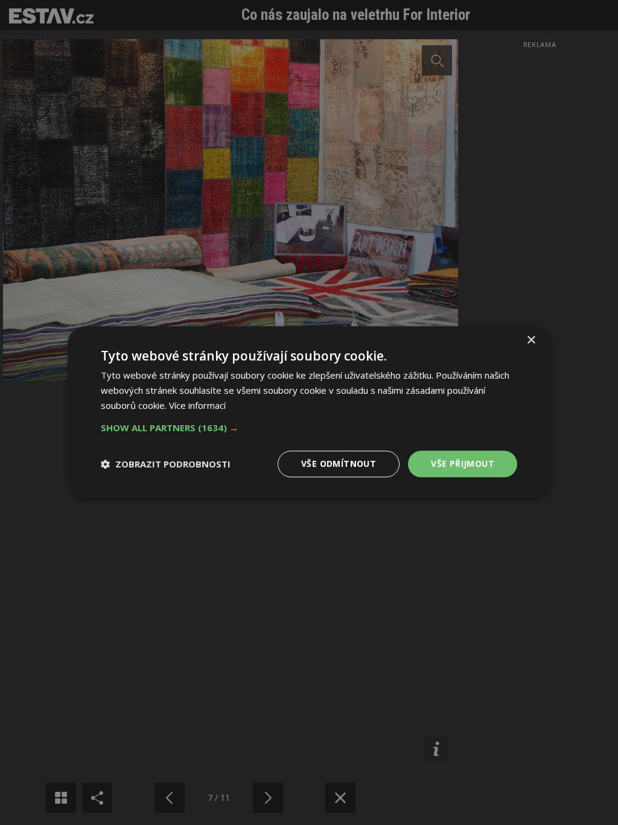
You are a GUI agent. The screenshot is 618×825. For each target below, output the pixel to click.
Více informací (197, 405)
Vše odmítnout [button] (338, 463)
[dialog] (309, 412)
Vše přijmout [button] (462, 463)
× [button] (530, 340)
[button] (309, 427)
